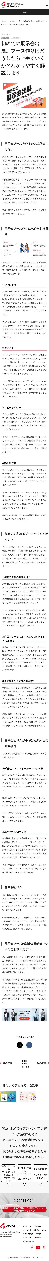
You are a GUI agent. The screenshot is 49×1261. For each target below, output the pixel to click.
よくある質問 (27, 1237)
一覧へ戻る (25, 1067)
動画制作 (38, 1234)
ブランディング (28, 1226)
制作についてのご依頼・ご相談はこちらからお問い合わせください (23, 1209)
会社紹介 (36, 1230)
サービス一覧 (27, 1230)
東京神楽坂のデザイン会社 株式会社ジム (22, 1257)
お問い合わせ (38, 1237)
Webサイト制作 (28, 1234)
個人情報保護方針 (28, 1241)
